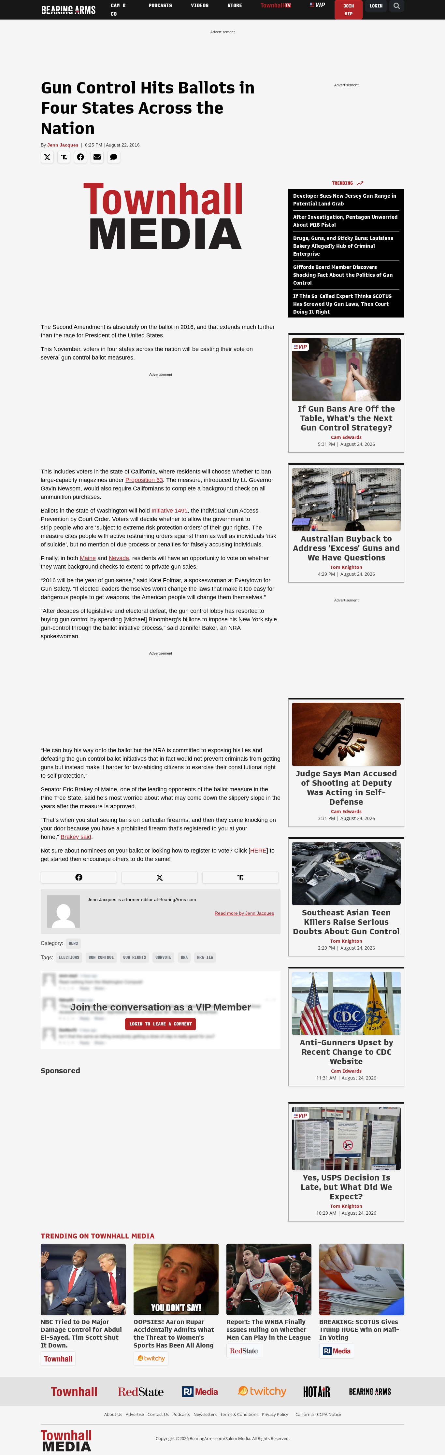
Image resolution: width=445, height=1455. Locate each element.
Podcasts (181, 1414)
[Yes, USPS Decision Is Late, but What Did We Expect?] (346, 1138)
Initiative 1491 (169, 510)
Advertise (135, 1414)
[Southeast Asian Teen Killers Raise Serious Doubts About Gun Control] (346, 873)
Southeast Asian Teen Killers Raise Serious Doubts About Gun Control (346, 922)
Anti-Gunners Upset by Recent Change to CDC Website (346, 1052)
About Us (113, 1414)
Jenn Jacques (63, 145)
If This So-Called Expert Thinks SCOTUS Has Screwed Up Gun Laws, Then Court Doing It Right (342, 304)
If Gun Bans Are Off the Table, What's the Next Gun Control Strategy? (346, 418)
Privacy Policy (275, 1414)
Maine (88, 558)
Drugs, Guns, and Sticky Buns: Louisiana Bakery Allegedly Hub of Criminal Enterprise (343, 246)
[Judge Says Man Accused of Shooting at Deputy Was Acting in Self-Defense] (346, 734)
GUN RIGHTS (134, 957)
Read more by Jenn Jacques (244, 913)
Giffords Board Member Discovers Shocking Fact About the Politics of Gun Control (343, 275)
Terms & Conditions (239, 1414)
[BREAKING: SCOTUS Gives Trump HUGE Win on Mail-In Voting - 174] (361, 1279)
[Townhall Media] (66, 1440)
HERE (258, 850)
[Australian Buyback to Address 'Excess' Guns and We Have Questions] (346, 499)
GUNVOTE (163, 957)
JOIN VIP (348, 10)
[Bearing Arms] (68, 10)
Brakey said (76, 837)
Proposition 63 (144, 480)
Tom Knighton (346, 567)
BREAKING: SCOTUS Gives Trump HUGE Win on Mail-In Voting (359, 1330)
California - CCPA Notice (318, 1414)
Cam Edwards (346, 437)
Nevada (119, 558)
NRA (184, 957)
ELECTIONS (69, 957)
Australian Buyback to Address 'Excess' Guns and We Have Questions (346, 548)
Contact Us (158, 1414)
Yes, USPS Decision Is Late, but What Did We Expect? (346, 1187)
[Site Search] (396, 6)
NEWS (73, 943)
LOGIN (375, 6)
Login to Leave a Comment (160, 1024)
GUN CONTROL (101, 957)
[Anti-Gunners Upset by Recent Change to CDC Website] (346, 1003)
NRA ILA (205, 957)
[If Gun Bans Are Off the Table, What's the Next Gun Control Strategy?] (346, 369)
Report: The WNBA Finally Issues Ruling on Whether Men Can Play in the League (268, 1330)
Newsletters (205, 1414)
